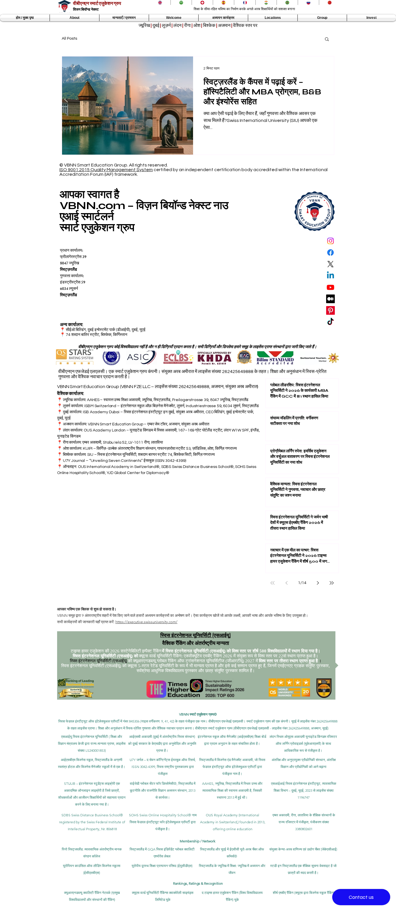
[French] (244, 2)
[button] (74, 17)
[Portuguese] (287, 2)
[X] (330, 264)
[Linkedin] (330, 275)
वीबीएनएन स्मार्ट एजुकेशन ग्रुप (97, 3)
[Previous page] (286, 583)
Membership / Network (198, 841)
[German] (202, 2)
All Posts (69, 38)
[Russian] (308, 2)
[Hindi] (266, 2)
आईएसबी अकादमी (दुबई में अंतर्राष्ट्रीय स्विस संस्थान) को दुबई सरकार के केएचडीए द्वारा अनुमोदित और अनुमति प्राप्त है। (162, 743)
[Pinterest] (330, 310)
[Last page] (331, 583)
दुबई (155, 25)
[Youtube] (330, 287)
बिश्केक (209, 25)
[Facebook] (330, 252)
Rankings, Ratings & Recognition (198, 883)
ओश (196, 25)
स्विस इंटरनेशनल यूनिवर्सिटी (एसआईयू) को (105, 656)
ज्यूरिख (144, 25)
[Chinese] (329, 2)
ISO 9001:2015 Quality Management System (106, 169)
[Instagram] (330, 241)
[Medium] (330, 298)
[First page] (272, 583)
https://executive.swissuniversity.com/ (146, 622)
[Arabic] (181, 2)
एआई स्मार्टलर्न (87, 216)
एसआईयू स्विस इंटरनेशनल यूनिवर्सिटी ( (85, 736)
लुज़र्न (166, 25)
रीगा (187, 25)
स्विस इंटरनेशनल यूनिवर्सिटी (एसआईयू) (195, 635)
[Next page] (318, 583)
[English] (160, 2)
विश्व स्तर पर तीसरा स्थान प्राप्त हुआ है (288, 660)
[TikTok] (330, 322)
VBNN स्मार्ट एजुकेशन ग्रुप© (198, 714)
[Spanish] (223, 2)
